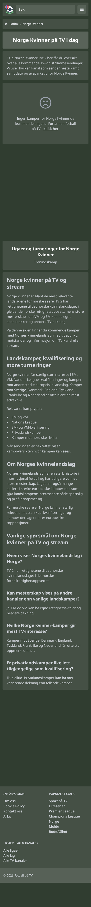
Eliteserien (57, 806)
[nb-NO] (9, 9)
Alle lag (9, 855)
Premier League (61, 811)
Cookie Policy (14, 806)
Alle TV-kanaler (15, 860)
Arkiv (7, 816)
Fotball (14, 24)
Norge (54, 821)
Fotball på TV (23, 875)
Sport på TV (58, 801)
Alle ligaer (11, 850)
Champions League (64, 816)
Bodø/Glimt (58, 831)
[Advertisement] (45, 192)
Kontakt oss (12, 811)
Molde (54, 826)
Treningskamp (45, 262)
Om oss (9, 801)
